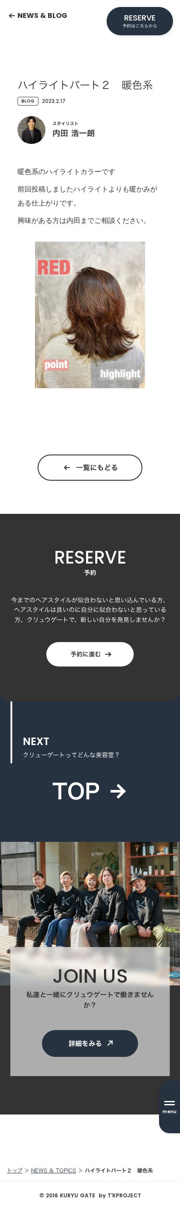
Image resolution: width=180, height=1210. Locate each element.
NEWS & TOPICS (53, 1170)
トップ (14, 1170)
